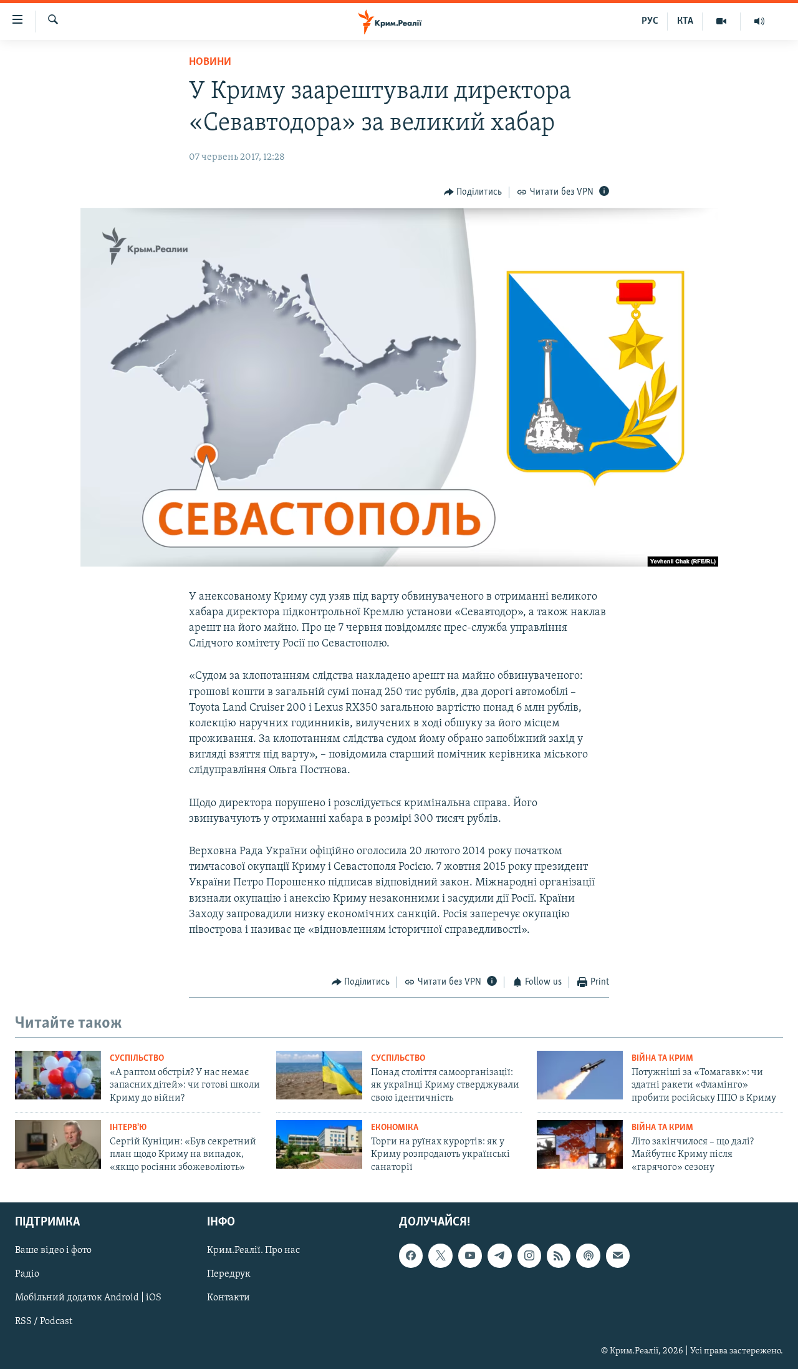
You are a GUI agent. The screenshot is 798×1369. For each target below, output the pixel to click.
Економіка (394, 1128)
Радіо (27, 1275)
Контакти (228, 1298)
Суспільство (137, 1058)
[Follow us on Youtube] (470, 1256)
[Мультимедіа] (722, 21)
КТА (685, 21)
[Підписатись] (618, 1256)
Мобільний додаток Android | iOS (88, 1298)
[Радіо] (759, 21)
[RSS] (558, 1256)
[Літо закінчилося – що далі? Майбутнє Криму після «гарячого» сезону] (580, 1144)
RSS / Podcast (43, 1322)
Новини (210, 62)
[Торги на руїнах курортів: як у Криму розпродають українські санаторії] (319, 1144)
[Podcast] (588, 1256)
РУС (650, 21)
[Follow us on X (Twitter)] (440, 1256)
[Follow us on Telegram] (499, 1256)
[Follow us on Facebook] (411, 1256)
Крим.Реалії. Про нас (253, 1251)
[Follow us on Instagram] (529, 1256)
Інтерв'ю (128, 1128)
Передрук (229, 1275)
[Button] (473, 192)
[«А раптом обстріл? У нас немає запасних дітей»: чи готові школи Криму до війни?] (58, 1075)
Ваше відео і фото (53, 1251)
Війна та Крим (662, 1058)
